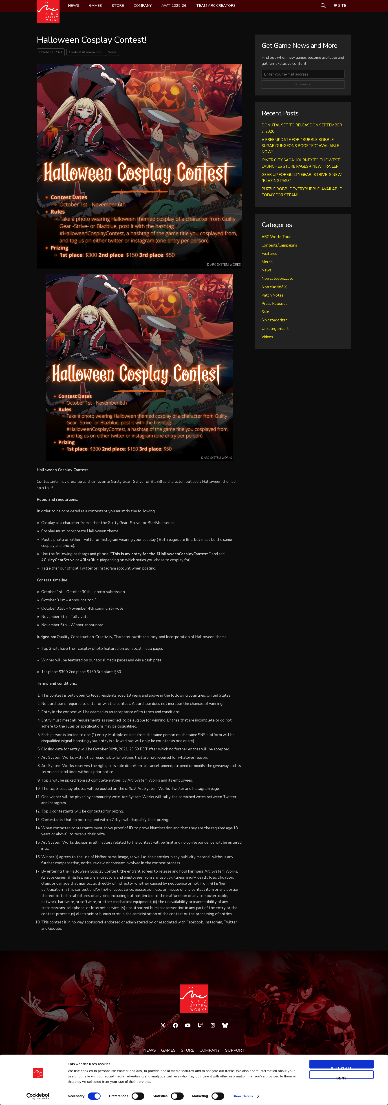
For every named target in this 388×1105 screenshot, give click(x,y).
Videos (267, 337)
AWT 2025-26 (173, 5)
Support (235, 1050)
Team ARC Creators (216, 5)
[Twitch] (200, 1025)
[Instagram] (213, 1025)
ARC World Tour (276, 236)
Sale (265, 311)
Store (118, 5)
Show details (243, 1096)
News (73, 5)
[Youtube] (188, 1025)
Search (323, 5)
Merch (267, 261)
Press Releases (274, 303)
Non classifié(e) (275, 287)
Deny (341, 1077)
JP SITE (340, 5)
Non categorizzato (277, 278)
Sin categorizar (274, 320)
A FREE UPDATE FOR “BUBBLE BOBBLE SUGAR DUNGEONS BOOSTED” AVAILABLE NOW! (300, 145)
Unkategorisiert (275, 328)
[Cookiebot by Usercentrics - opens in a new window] (38, 1096)
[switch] (138, 1096)
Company (143, 5)
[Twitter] (163, 1025)
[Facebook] (175, 1025)
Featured (269, 253)
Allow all (341, 1067)
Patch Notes (272, 295)
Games (95, 5)
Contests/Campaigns (85, 52)
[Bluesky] (225, 1025)
